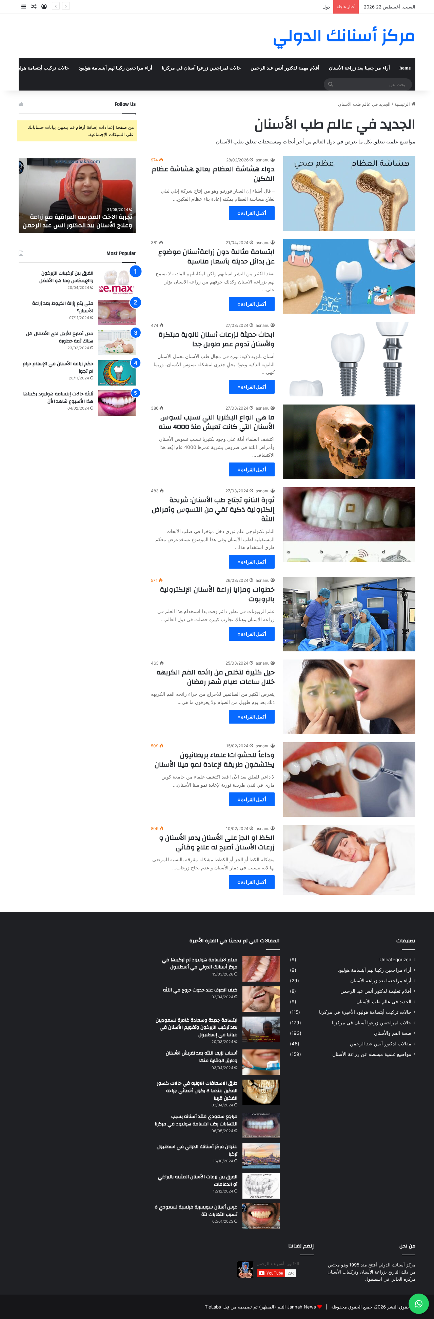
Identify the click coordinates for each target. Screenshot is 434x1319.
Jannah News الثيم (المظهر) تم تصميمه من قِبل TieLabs (260, 1307)
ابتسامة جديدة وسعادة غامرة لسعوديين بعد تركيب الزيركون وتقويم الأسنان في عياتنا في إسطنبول (196, 1027)
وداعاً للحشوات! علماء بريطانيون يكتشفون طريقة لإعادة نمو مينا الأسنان (215, 760)
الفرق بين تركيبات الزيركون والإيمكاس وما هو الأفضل (66, 277)
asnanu (263, 159)
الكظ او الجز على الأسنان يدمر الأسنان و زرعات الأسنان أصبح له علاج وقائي (217, 842)
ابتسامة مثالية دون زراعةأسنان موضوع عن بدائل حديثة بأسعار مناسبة (216, 256)
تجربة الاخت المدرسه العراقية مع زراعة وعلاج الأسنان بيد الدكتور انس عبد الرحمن (77, 221)
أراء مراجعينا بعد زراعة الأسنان (359, 68)
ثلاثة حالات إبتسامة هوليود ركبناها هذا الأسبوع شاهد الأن (58, 398)
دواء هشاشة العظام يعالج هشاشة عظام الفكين (286, 6)
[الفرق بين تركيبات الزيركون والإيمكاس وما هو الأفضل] (117, 282)
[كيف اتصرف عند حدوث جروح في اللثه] (261, 999)
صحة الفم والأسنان (392, 1033)
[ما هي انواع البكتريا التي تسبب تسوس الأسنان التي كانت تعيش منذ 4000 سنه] (349, 442)
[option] (77, 195)
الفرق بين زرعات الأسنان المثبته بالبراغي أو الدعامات (197, 1181)
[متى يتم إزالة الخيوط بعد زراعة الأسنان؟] (117, 312)
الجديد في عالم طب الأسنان (383, 1001)
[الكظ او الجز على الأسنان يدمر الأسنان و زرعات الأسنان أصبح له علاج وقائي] (349, 859)
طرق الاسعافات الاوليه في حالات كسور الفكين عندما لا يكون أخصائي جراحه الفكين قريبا (197, 1090)
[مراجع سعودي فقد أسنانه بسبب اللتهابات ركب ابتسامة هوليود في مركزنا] (261, 1125)
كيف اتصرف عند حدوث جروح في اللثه (200, 990)
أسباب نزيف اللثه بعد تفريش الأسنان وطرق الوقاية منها (201, 1057)
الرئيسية (402, 104)
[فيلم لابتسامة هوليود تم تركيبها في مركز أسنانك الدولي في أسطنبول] (261, 969)
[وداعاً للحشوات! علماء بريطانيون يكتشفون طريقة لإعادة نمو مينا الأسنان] (349, 779)
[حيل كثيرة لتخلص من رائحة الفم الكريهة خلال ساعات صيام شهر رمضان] (349, 697)
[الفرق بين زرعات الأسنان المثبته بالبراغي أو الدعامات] (261, 1186)
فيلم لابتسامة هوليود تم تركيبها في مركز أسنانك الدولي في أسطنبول (199, 964)
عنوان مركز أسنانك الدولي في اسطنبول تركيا (197, 1150)
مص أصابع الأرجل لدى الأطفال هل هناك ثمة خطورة (59, 337)
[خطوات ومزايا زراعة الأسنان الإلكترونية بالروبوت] (349, 614)
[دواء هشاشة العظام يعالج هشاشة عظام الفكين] (349, 193)
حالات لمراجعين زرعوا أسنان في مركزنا (201, 68)
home (405, 68)
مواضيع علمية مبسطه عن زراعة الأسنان (371, 1054)
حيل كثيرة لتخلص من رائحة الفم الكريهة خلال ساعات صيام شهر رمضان (215, 677)
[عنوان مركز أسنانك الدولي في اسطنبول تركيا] (261, 1155)
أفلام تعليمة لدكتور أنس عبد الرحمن (375, 991)
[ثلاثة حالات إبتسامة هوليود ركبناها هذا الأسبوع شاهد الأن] (117, 403)
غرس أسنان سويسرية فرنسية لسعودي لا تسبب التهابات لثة (196, 1211)
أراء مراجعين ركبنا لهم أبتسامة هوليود (115, 68)
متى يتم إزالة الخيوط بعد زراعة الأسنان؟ (62, 307)
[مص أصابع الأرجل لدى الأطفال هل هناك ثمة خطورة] (117, 342)
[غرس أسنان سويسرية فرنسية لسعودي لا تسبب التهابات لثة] (261, 1216)
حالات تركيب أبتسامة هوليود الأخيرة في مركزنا (365, 1012)
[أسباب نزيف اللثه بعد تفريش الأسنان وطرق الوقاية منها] (261, 1062)
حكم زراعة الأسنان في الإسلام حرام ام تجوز (58, 367)
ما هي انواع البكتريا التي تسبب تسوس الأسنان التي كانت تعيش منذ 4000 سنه (216, 422)
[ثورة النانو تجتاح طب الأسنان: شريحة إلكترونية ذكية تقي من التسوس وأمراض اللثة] (349, 524)
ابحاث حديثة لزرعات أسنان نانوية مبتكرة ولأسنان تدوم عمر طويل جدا (216, 339)
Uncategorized (395, 959)
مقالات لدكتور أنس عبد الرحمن (380, 1043)
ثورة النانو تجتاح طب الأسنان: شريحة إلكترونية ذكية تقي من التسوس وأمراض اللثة (213, 509)
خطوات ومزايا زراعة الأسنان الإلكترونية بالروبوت (217, 594)
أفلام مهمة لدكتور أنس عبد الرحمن (285, 68)
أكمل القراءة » (251, 213)
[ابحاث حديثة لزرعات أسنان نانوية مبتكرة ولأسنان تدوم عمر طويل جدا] (349, 359)
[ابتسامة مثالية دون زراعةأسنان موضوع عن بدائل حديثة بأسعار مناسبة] (349, 276)
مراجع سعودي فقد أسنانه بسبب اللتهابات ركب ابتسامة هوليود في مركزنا (196, 1120)
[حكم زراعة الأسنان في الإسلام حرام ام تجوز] (117, 373)
